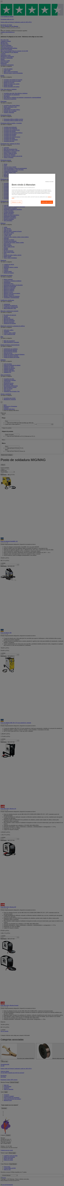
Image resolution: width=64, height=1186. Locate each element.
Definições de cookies (16, 202)
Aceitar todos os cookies (47, 202)
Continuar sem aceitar (49, 181)
